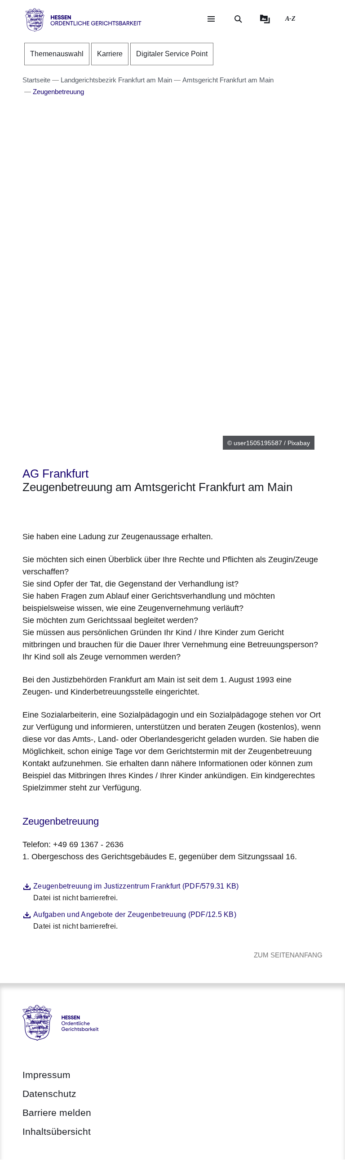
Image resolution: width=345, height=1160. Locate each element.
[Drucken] (99, 510)
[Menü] (211, 19)
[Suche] (238, 19)
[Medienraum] (265, 19)
